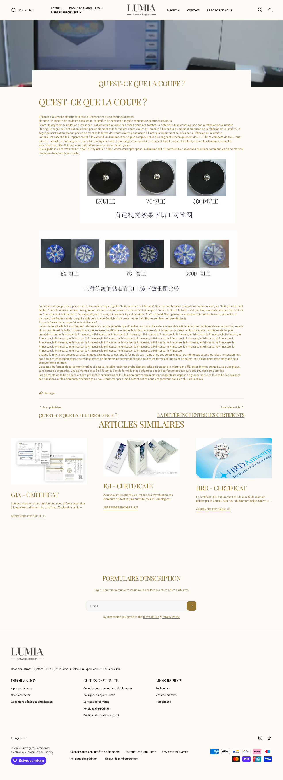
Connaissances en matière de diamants (107, 688)
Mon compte (163, 702)
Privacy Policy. (171, 616)
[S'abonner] (191, 606)
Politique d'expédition (96, 708)
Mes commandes (165, 695)
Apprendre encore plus (28, 516)
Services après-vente (96, 702)
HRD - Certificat (221, 488)
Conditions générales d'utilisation (32, 702)
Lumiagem (27, 748)
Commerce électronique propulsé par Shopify (32, 749)
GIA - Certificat (35, 494)
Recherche (162, 688)
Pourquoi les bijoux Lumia (99, 695)
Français (16, 738)
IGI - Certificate (128, 486)
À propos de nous (21, 688)
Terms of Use (151, 616)
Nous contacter (20, 695)
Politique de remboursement (101, 715)
